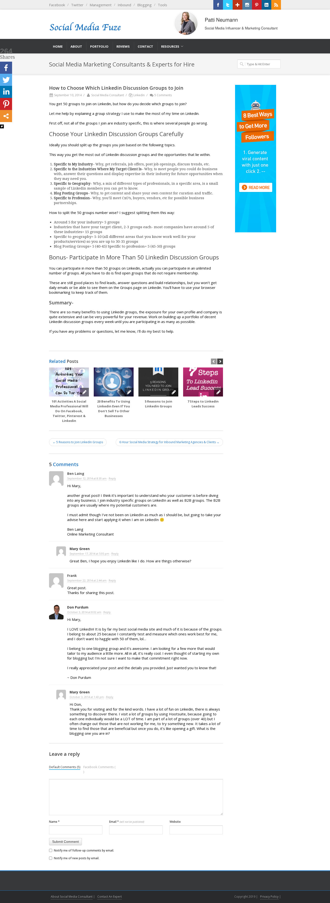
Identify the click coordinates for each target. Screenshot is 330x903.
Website (175, 822)
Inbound (124, 4)
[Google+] (237, 5)
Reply (112, 478)
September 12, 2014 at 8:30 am (87, 478)
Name (54, 822)
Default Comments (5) (64, 767)
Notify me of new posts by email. (76, 858)
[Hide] (2, 126)
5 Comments (163, 95)
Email (126, 822)
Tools (162, 4)
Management (101, 4)
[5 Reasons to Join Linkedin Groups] (158, 381)
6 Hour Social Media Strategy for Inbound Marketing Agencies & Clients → (169, 442)
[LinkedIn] (266, 5)
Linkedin (139, 95)
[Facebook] (218, 5)
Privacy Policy (269, 897)
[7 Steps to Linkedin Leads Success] (203, 381)
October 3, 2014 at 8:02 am (84, 612)
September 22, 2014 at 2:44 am (87, 580)
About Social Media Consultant (72, 897)
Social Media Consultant (107, 95)
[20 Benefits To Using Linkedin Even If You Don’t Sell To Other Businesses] (114, 381)
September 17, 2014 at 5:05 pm (89, 553)
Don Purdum (77, 607)
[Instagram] (247, 5)
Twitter (77, 4)
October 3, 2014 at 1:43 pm (87, 697)
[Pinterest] (257, 5)
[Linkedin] (6, 92)
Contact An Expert (109, 897)
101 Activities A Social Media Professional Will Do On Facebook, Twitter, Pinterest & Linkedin (69, 411)
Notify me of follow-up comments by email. (84, 850)
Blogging (144, 4)
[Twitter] (228, 5)
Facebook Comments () (99, 769)
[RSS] (276, 5)
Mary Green (80, 548)
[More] (6, 116)
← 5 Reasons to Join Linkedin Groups (78, 442)
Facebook (57, 4)
